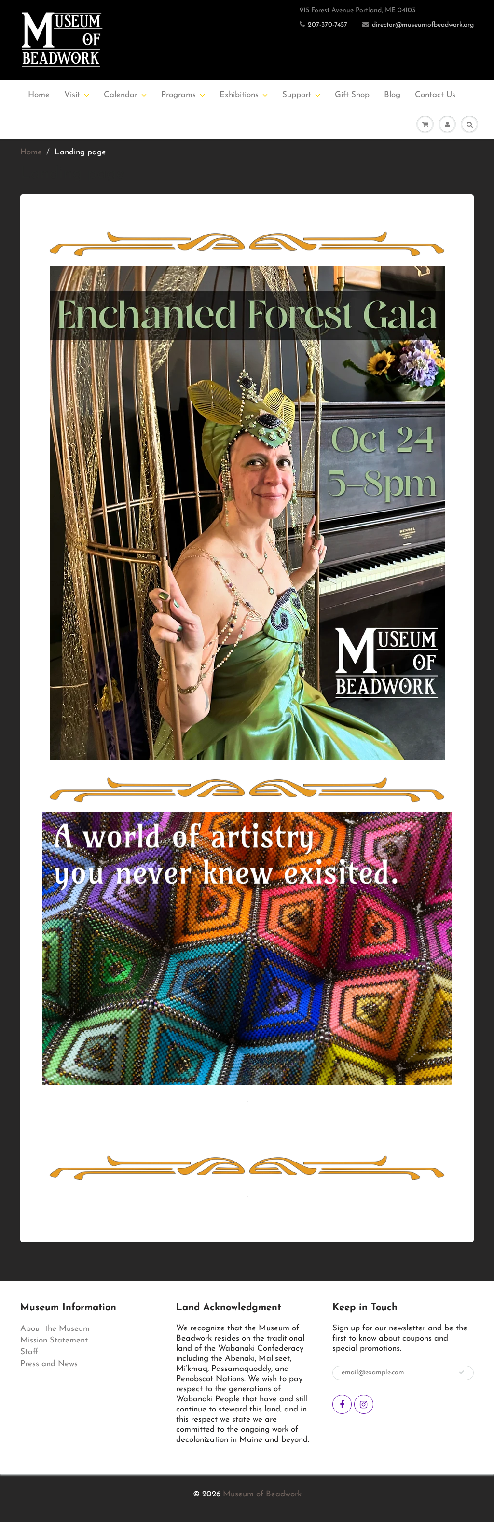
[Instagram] (363, 1404)
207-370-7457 (327, 24)
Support (296, 95)
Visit (72, 95)
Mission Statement (54, 1340)
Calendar (120, 95)
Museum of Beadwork (262, 1494)
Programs (178, 95)
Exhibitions (239, 95)
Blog (392, 95)
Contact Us (435, 95)
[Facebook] (342, 1404)
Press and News (49, 1364)
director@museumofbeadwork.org (423, 24)
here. (416, 1120)
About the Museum (55, 1329)
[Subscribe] (461, 1372)
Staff (29, 1352)
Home (39, 95)
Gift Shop (352, 95)
